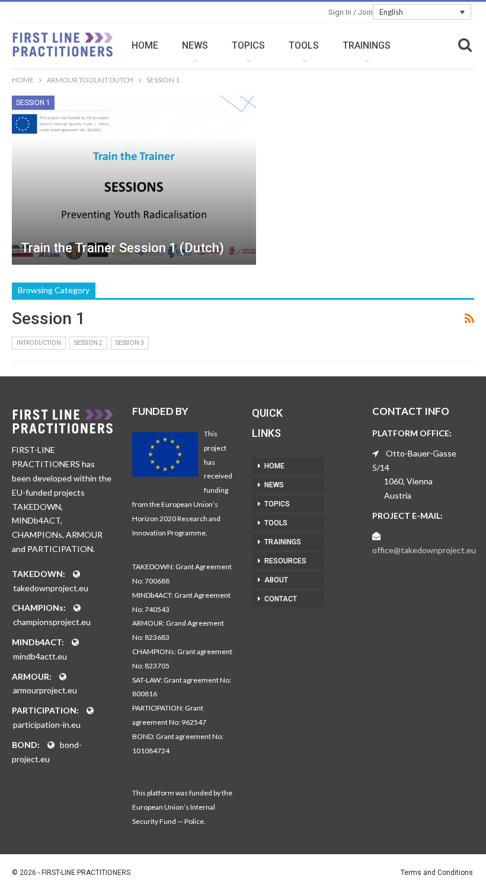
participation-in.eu (47, 724)
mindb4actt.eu (40, 656)
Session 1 (33, 103)
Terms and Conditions (437, 872)
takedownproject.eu (50, 588)
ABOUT (276, 580)
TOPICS (248, 45)
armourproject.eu (45, 690)
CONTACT (280, 599)
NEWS (195, 45)
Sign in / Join (350, 12)
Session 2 (88, 343)
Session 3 (130, 343)
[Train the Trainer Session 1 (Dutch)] (134, 180)
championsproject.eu (52, 622)
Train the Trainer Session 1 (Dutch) (122, 247)
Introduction (39, 343)
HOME (145, 45)
